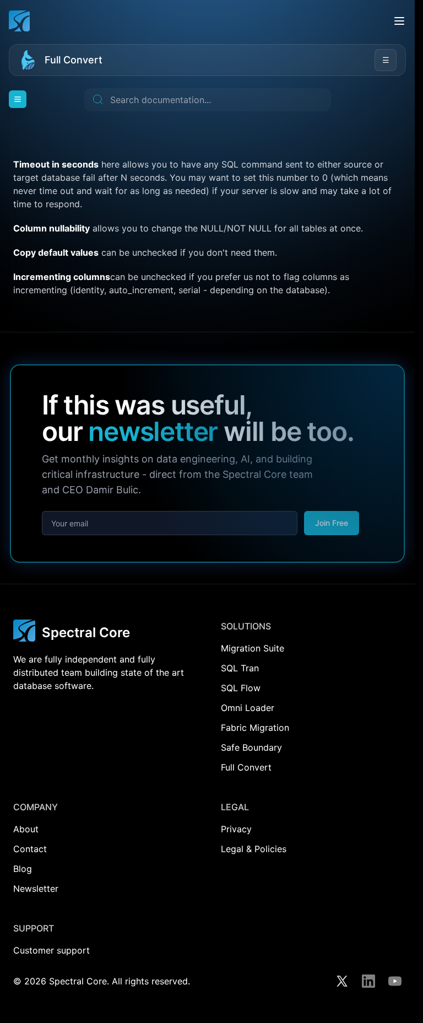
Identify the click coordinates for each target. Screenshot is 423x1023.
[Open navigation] (17, 99)
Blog (22, 868)
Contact (30, 848)
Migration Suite (252, 648)
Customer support (51, 950)
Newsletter (35, 888)
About (26, 828)
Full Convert (73, 60)
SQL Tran (240, 668)
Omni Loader (247, 707)
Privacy (236, 828)
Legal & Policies (253, 848)
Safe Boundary (251, 747)
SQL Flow (241, 687)
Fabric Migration (255, 727)
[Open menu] (399, 21)
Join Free (331, 522)
